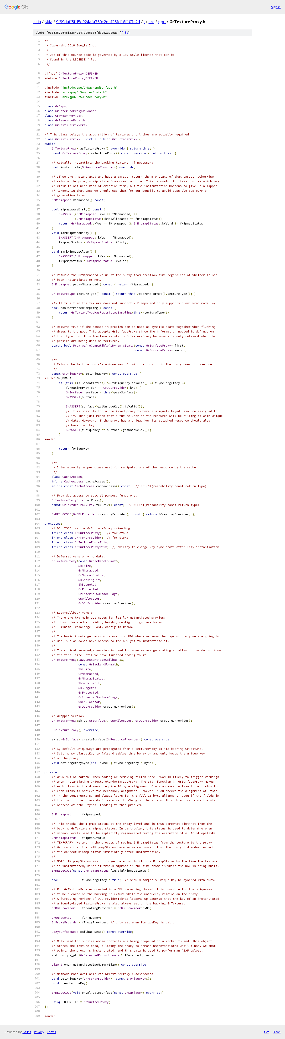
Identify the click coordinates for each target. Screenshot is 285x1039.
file (124, 33)
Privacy (39, 1032)
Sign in (276, 7)
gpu (162, 21)
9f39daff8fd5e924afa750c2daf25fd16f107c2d (98, 21)
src (151, 21)
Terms (51, 1032)
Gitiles (26, 1032)
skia (37, 21)
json (277, 1032)
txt (266, 1032)
